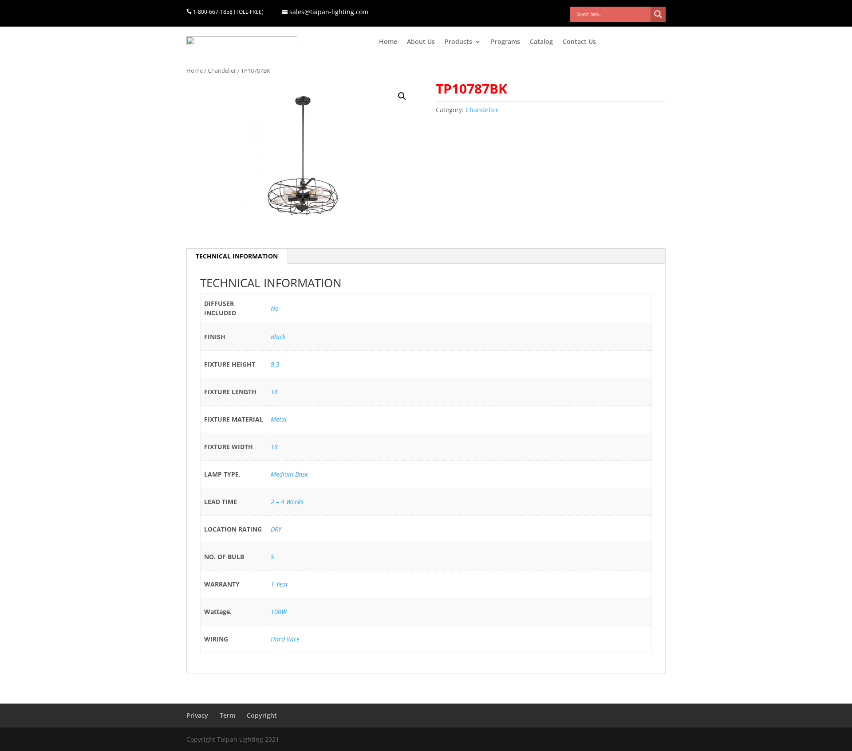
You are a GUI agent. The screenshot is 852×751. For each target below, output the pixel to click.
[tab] (237, 256)
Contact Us (579, 42)
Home (388, 42)
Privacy (197, 715)
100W (279, 611)
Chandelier (222, 70)
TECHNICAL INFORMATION (237, 256)
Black (278, 336)
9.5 (275, 364)
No (275, 308)
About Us (421, 42)
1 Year (279, 584)
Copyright (262, 715)
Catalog (541, 42)
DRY (276, 529)
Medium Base (289, 474)
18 (274, 391)
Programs (505, 42)
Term (227, 715)
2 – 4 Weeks (287, 501)
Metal (279, 419)
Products (458, 42)
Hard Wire (285, 639)
